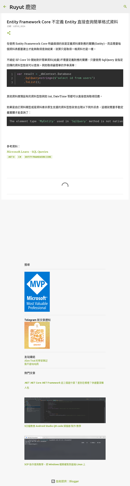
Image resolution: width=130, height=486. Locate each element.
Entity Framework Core (38, 157)
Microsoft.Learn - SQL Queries (27, 151)
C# (19, 157)
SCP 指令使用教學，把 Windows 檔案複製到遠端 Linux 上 (54, 464)
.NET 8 (11, 157)
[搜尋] (125, 7)
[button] (9, 33)
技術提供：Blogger (67, 481)
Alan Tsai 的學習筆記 (36, 360)
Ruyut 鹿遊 (22, 7)
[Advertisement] (65, 228)
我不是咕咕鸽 (31, 364)
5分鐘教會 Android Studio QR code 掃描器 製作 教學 (52, 426)
